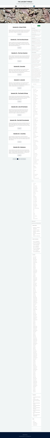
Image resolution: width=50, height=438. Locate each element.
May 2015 (34, 348)
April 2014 (34, 364)
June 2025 (34, 264)
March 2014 (34, 365)
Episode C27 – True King (19, 133)
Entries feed (34, 422)
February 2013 (35, 378)
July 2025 (34, 263)
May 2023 (34, 276)
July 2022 (34, 281)
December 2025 (35, 262)
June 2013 (34, 373)
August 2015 (34, 344)
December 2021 (35, 285)
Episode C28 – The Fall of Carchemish (19, 120)
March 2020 (34, 296)
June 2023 (34, 275)
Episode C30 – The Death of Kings (19, 93)
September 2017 (35, 319)
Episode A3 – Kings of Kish (19, 27)
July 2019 (34, 305)
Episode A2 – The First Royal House (19, 39)
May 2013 (34, 374)
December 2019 (35, 298)
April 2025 (34, 267)
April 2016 (34, 335)
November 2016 (35, 327)
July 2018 (34, 310)
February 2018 (35, 314)
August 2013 (34, 370)
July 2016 (34, 332)
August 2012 (34, 386)
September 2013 (35, 369)
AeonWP (30, 436)
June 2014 (34, 361)
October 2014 (35, 356)
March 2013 (34, 377)
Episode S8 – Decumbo (19, 66)
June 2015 (34, 347)
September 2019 (35, 302)
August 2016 (34, 331)
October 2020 (35, 292)
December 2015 (35, 339)
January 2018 (34, 315)
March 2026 (34, 258)
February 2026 (35, 259)
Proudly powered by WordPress (22, 436)
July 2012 (34, 387)
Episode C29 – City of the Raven (19, 106)
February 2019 (35, 306)
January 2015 (34, 352)
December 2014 (35, 353)
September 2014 (35, 357)
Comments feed (35, 423)
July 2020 (34, 293)
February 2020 (35, 297)
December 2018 (35, 309)
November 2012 (35, 382)
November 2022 (35, 279)
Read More (19, 34)
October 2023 (35, 272)
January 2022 (34, 284)
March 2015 (34, 349)
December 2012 (35, 381)
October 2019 (35, 301)
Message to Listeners (36, 399)
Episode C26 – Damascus (19, 147)
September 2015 (35, 343)
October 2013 (35, 368)
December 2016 (35, 326)
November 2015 (35, 340)
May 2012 (34, 390)
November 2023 (35, 271)
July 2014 (34, 360)
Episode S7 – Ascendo (19, 80)
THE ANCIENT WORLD (25, 2)
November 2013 (35, 366)
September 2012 (35, 385)
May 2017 (34, 323)
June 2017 (34, 322)
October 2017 (35, 318)
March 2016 (34, 336)
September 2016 (35, 330)
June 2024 (34, 268)
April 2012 (34, 391)
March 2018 (34, 313)
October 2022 (35, 280)
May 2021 (34, 288)
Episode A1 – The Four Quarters (19, 53)
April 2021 (34, 289)
